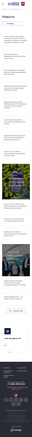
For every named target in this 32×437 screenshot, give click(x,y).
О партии (6, 368)
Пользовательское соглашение (16, 415)
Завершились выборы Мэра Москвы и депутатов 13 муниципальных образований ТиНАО (15, 88)
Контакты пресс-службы (8, 376)
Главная (4, 9)
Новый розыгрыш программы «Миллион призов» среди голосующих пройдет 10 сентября (15, 283)
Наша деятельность (14, 9)
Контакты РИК (22, 371)
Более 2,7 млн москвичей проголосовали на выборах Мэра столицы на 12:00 (14, 153)
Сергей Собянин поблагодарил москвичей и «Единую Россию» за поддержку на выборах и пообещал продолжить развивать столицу (15, 39)
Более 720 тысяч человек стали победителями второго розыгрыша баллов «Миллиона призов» (15, 206)
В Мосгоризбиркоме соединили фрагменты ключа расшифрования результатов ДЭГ (15, 72)
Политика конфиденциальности (16, 416)
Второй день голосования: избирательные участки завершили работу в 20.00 (15, 234)
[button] (9, 352)
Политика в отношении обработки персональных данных (16, 419)
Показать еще (18, 311)
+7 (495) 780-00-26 (16, 384)
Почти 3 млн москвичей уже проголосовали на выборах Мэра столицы (14, 122)
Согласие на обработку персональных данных (16, 421)
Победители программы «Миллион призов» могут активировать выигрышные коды (15, 179)
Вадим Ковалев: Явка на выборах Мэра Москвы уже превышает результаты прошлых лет (14, 138)
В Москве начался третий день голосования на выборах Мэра (14, 220)
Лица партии (21, 368)
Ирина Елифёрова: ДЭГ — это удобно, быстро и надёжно (13, 298)
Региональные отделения (8, 371)
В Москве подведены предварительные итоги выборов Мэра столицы (14, 56)
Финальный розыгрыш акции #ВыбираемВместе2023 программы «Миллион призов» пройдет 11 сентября (15, 105)
